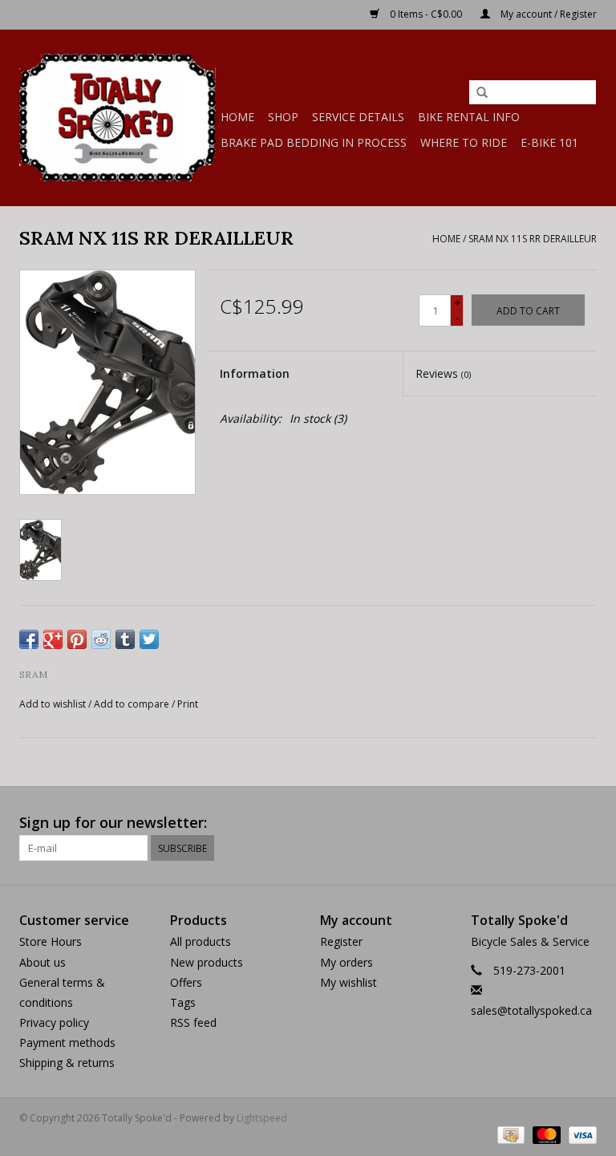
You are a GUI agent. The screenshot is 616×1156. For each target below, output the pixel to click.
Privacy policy (54, 1022)
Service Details (358, 116)
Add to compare (133, 704)
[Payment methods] (509, 1134)
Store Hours (50, 941)
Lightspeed (262, 1118)
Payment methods (67, 1042)
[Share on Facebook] (28, 639)
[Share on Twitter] (149, 639)
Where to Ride (463, 142)
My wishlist (348, 982)
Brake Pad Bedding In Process (314, 142)
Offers (186, 982)
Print (187, 704)
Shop (283, 116)
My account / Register (547, 14)
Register (341, 941)
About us (42, 962)
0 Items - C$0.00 (425, 14)
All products (200, 941)
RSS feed (193, 1022)
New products (206, 962)
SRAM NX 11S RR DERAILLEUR (532, 238)
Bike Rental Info (469, 116)
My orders (346, 962)
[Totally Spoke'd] (117, 117)
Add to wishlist (52, 704)
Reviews (443, 373)
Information (255, 373)
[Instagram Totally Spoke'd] (584, 823)
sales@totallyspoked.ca (531, 1010)
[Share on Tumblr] (125, 639)
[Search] (482, 93)
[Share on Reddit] (101, 639)
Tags (183, 1002)
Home (237, 116)
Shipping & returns (67, 1062)
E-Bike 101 (549, 142)
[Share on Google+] (53, 639)
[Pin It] (77, 639)
